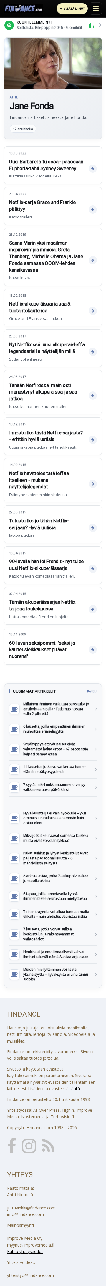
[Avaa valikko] (96, 8)
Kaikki (92, 691)
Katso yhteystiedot (25, 1251)
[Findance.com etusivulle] (23, 8)
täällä (75, 1088)
